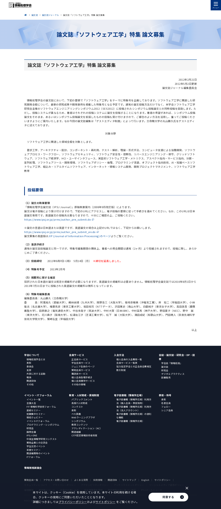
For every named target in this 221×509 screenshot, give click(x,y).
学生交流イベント (36, 446)
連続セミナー (34, 410)
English (145, 480)
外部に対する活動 (36, 373)
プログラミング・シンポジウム (43, 424)
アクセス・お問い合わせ (56, 480)
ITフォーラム (33, 457)
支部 (29, 370)
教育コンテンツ (79, 424)
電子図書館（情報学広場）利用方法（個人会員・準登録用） (133, 401)
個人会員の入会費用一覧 (129, 359)
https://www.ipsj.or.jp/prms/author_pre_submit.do (57, 219)
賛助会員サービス (80, 370)
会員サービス (76, 355)
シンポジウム (78, 421)
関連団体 (31, 380)
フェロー (166, 406)
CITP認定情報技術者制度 (84, 435)
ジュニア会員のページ (83, 366)
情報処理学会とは (36, 359)
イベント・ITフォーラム (38, 395)
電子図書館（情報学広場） (129, 395)
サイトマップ (129, 480)
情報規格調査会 (33, 467)
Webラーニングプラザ (83, 417)
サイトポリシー (162, 480)
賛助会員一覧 (31, 480)
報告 (29, 377)
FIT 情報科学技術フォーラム (41, 406)
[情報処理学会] (26, 14)
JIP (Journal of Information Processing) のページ (79, 236)
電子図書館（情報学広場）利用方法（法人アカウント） (133, 408)
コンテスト (77, 406)
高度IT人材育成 (79, 403)
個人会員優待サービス (83, 380)
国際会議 (31, 432)
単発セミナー (34, 449)
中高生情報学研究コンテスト (42, 439)
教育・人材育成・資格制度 (84, 395)
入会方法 (119, 355)
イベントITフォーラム (38, 421)
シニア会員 (167, 410)
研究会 (164, 370)
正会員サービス (79, 359)
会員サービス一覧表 (126, 362)
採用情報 (98, 480)
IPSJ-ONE (32, 435)
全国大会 (31, 403)
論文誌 (164, 366)
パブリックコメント (82, 399)
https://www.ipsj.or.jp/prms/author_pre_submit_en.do (60, 232)
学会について (31, 355)
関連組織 (76, 432)
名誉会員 (166, 403)
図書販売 (166, 377)
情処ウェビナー (35, 417)
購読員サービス (79, 373)
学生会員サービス (80, 362)
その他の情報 (78, 384)
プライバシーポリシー (73, 502)
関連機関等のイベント (38, 453)
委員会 (30, 366)
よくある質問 (81, 480)
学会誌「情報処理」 (171, 363)
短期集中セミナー (36, 414)
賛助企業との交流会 (37, 442)
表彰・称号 (165, 395)
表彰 (29, 362)
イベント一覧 (34, 399)
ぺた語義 (76, 414)
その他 (30, 384)
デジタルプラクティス (172, 373)
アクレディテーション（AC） (86, 428)
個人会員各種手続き (82, 377)
